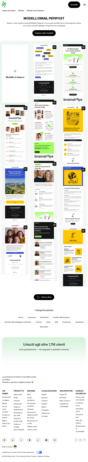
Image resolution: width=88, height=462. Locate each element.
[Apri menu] (84, 4)
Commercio (32, 317)
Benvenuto (44, 317)
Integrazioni (18, 404)
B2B (56, 322)
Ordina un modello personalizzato (19, 427)
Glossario (30, 409)
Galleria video (32, 426)
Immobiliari (79, 322)
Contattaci (5, 400)
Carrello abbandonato (61, 317)
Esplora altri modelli (44, 33)
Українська (46, 413)
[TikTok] (38, 440)
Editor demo (18, 394)
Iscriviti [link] (74, 5)
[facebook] (4, 440)
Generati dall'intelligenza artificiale (18, 322)
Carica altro (46, 297)
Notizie (4, 403)
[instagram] (29, 440)
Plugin (16, 397)
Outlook (39, 322)
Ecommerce (66, 322)
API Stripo (63, 397)
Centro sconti (32, 430)
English (44, 394)
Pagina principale (9, 10)
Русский (45, 416)
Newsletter (44, 327)
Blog (28, 394)
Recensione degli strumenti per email (32, 415)
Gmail (48, 322)
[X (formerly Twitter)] (21, 440)
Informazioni (6, 397)
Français (44, 401)
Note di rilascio (65, 401)
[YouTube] (46, 440)
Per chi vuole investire (5, 409)
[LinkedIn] (13, 440)
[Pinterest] (55, 440)
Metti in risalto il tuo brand (6, 423)
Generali (17, 401)
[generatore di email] (4, 5)
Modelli (21, 10)
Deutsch (44, 397)
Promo (20, 317)
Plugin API (63, 394)
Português (45, 410)
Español (44, 404)
